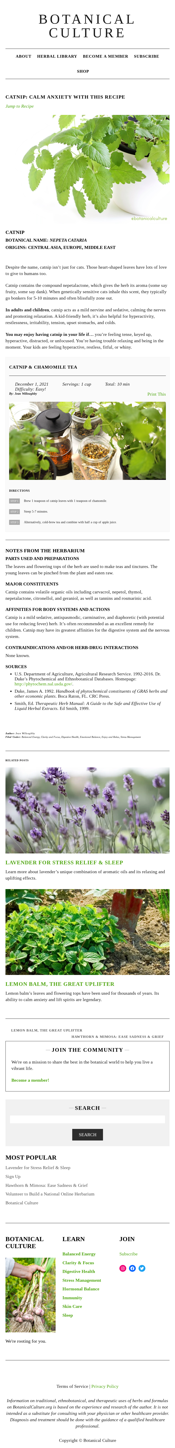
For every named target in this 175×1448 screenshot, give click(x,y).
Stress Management (131, 737)
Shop (83, 71)
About (23, 56)
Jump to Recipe (19, 106)
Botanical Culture (88, 26)
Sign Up (13, 1176)
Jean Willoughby (25, 733)
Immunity (72, 1297)
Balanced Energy (31, 737)
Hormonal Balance (80, 1288)
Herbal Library (57, 56)
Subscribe (146, 56)
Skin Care (72, 1306)
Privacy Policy (104, 1386)
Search (87, 1134)
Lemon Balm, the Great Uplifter (59, 984)
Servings (70, 384)
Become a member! (30, 1080)
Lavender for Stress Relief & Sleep (64, 862)
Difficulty (24, 389)
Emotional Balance (90, 737)
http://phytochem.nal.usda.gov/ (43, 683)
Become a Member (105, 56)
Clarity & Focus (78, 1262)
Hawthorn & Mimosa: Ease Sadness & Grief (118, 1037)
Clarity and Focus (50, 737)
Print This (156, 394)
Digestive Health (70, 737)
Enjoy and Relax (110, 737)
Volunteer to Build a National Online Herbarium (50, 1193)
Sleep (67, 1315)
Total (109, 384)
